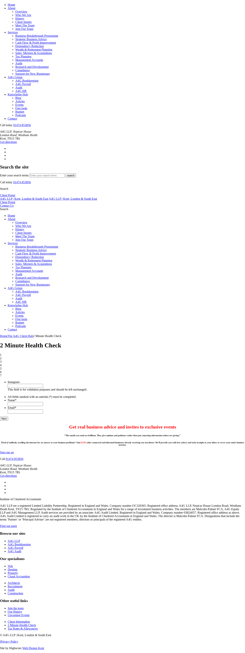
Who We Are (23, 15)
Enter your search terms (14, 175)
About (11, 8)
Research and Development (32, 66)
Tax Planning (23, 56)
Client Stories (23, 22)
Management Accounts (29, 60)
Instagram (14, 382)
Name (12, 400)
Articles (20, 101)
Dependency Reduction (29, 46)
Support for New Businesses (32, 73)
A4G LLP (14, 541)
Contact (12, 118)
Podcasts (20, 115)
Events (19, 104)
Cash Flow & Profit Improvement (35, 42)
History (19, 18)
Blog (18, 98)
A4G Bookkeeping (26, 80)
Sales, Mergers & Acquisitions (33, 53)
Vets (10, 566)
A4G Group (15, 77)
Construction (15, 593)
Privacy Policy (9, 641)
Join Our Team (24, 28)
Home (11, 4)
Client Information (19, 621)
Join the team (16, 608)
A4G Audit (14, 551)
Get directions (8, 142)
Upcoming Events (18, 615)
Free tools (21, 108)
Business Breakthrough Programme (36, 35)
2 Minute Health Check (22, 625)
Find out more (8, 526)
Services (13, 32)
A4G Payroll (23, 84)
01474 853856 (22, 125)
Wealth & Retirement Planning (33, 49)
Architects (14, 583)
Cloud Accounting (19, 576)
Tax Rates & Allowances (23, 628)
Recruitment (15, 586)
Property (13, 573)
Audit (18, 63)
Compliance (22, 70)
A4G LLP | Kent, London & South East (24, 198)
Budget (19, 111)
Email (12, 407)
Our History (15, 611)
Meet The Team (24, 25)
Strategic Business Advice (31, 39)
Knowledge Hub (18, 94)
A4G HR (21, 91)
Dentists (12, 569)
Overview (21, 11)
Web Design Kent (33, 648)
